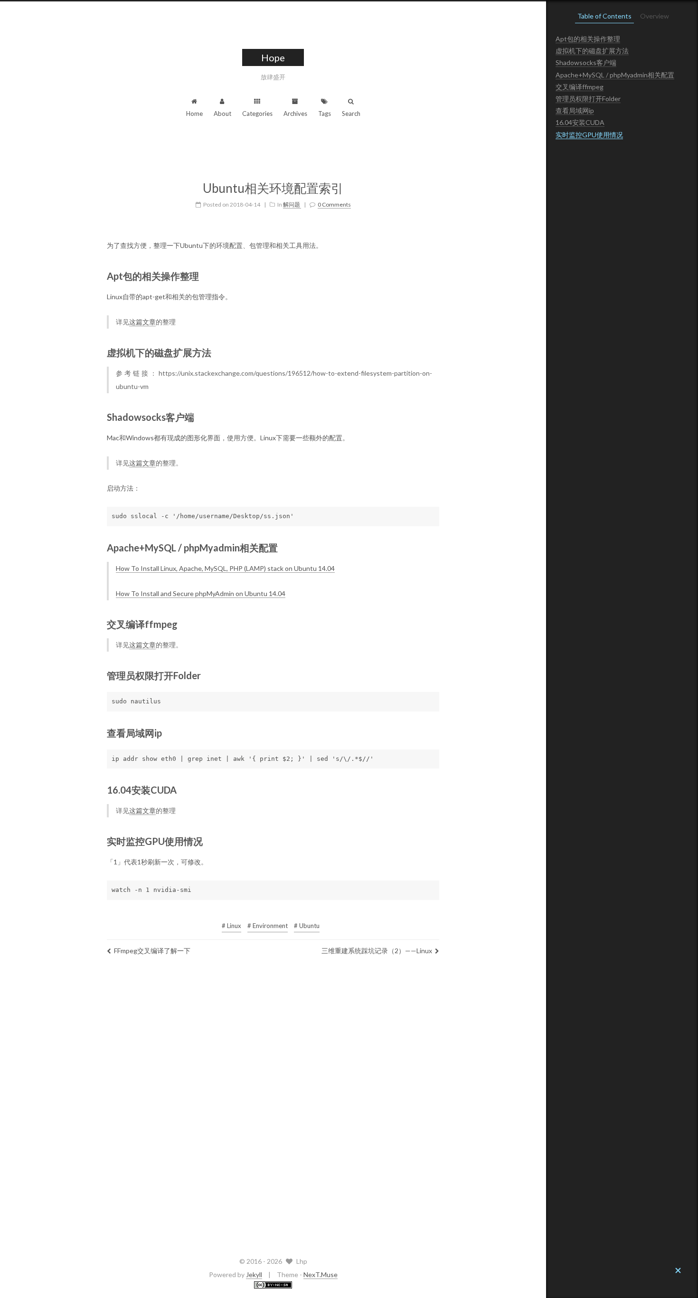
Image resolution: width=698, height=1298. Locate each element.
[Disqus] (273, 1103)
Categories (257, 113)
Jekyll (254, 1274)
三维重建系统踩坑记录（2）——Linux (376, 951)
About (222, 113)
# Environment (267, 925)
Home (194, 113)
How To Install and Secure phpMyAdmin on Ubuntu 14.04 (200, 593)
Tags (324, 113)
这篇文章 (142, 322)
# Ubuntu (307, 925)
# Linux (231, 925)
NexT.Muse (320, 1274)
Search (351, 113)
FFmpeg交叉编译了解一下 (152, 951)
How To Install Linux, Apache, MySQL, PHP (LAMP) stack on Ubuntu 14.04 (225, 568)
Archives (295, 113)
